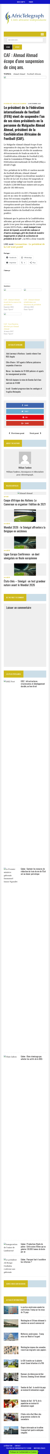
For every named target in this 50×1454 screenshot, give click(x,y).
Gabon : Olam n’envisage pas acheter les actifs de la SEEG (31, 1057)
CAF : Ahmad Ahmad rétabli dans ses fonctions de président (32, 302)
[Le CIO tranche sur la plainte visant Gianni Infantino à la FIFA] (11, 1366)
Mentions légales (39, 1448)
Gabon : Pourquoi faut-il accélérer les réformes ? (33, 1260)
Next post (34, 433)
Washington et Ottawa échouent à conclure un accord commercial (33, 1322)
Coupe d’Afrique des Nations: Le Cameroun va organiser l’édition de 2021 (25, 502)
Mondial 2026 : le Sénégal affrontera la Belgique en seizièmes (24, 529)
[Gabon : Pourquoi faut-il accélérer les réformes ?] (11, 1272)
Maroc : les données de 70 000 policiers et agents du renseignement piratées (25, 373)
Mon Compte (21, 2)
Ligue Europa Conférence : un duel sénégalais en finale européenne (21, 556)
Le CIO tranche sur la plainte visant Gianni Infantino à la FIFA (32, 1362)
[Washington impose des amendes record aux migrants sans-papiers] (11, 1352)
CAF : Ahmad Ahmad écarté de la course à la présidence (12, 302)
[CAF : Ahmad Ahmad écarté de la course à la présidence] (12, 294)
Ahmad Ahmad (19, 74)
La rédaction (8, 1446)
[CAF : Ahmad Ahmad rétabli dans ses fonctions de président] (32, 294)
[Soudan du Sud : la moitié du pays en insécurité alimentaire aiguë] (11, 1392)
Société (7, 524)
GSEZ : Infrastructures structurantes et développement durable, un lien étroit (33, 684)
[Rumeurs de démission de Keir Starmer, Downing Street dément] (11, 1379)
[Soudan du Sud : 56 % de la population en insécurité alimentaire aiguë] (11, 1406)
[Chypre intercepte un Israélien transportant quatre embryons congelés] (11, 1433)
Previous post (17, 433)
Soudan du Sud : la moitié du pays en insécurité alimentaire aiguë (33, 1388)
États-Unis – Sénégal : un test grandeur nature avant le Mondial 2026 (25, 583)
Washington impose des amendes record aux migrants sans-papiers (33, 1348)
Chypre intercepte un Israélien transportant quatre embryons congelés (32, 1430)
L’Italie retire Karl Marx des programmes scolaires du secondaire (31, 1417)
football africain (34, 74)
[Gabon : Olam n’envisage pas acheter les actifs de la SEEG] (11, 1236)
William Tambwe (19, 103)
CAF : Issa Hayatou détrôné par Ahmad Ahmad (11, 326)
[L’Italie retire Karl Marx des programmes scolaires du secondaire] (11, 1419)
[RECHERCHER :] (25, 39)
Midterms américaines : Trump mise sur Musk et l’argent (32, 1335)
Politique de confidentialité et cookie (18, 1448)
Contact (18, 1446)
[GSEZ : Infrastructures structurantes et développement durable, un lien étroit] (11, 860)
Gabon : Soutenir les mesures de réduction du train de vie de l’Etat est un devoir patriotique (33, 871)
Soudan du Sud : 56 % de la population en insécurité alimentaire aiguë (31, 1403)
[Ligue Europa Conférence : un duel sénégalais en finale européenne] (25, 547)
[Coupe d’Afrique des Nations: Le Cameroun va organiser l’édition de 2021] (25, 493)
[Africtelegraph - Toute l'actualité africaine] (25, 18)
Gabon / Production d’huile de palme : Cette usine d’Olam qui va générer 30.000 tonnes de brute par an (33, 1248)
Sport (6, 497)
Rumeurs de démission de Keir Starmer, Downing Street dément (33, 1375)
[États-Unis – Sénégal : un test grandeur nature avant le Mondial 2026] (25, 574)
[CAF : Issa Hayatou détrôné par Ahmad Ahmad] (12, 318)
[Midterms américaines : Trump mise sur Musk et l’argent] (11, 1339)
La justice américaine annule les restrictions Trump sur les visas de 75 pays (33, 1310)
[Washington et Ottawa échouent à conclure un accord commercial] (11, 1326)
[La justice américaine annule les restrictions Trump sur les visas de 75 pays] (11, 1312)
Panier (31, 2)
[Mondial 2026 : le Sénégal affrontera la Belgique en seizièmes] (25, 520)
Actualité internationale (15, 1300)
